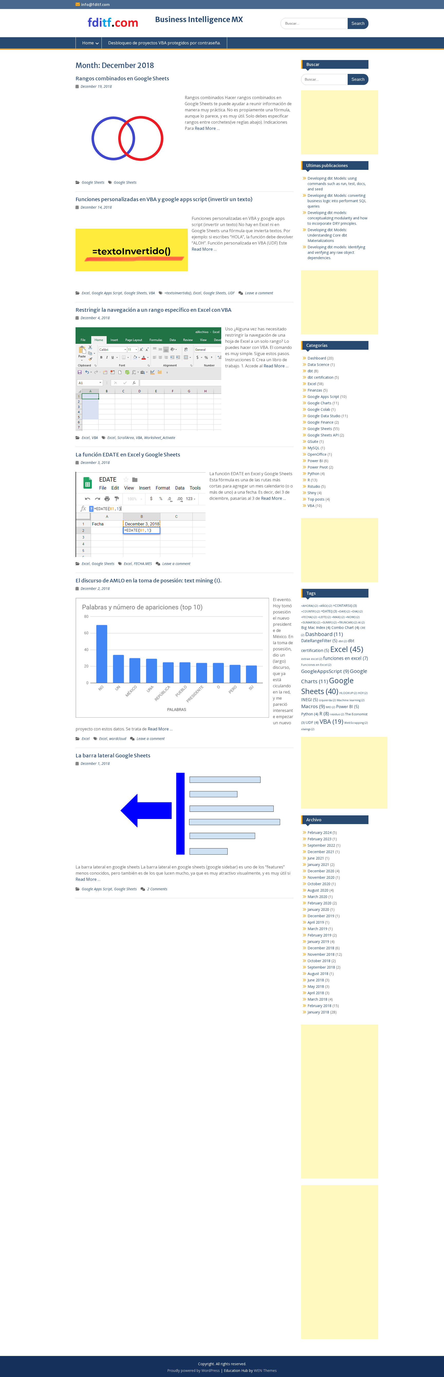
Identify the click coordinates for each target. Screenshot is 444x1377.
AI (361, 622)
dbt (310, 370)
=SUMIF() (329, 622)
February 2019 (319, 935)
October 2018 (319, 960)
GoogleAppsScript (325, 671)
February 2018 (319, 1005)
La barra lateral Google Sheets (113, 755)
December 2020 (321, 870)
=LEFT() (324, 617)
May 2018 (316, 986)
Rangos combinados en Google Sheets (122, 78)
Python (313, 473)
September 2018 (321, 967)
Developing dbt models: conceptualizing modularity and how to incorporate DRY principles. (337, 218)
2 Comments (157, 888)
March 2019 (317, 928)
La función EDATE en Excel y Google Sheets (128, 454)
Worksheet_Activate (159, 437)
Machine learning (350, 700)
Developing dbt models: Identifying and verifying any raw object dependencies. (336, 252)
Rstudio (314, 486)
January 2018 (318, 1012)
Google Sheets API (323, 435)
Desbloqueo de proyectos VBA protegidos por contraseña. (164, 43)
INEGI (309, 699)
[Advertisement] (339, 122)
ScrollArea (125, 437)
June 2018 (316, 980)
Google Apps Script (107, 292)
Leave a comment (259, 292)
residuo (337, 714)
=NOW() (352, 617)
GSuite (313, 441)
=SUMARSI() (310, 622)
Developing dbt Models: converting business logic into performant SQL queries (337, 201)
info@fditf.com (95, 4)
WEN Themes (265, 1370)
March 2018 (317, 999)
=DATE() (329, 611)
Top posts (316, 499)
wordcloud (117, 738)
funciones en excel (345, 658)
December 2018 (321, 947)
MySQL (314, 447)
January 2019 (318, 941)
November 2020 (321, 877)
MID (330, 707)
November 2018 (321, 954)
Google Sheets (93, 182)
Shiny (312, 492)
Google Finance (321, 422)
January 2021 (318, 864)
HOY (362, 693)
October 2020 (319, 883)
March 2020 (317, 896)
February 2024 (319, 832)
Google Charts (319, 403)
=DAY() (344, 611)
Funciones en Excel (316, 665)
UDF (231, 292)
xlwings (307, 729)
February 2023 (319, 838)
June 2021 (316, 858)
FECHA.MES (143, 563)
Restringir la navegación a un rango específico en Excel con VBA (154, 310)
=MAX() (338, 617)
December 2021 (321, 851)
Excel (86, 292)
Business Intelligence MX (199, 19)
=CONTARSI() (345, 605)
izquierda (327, 700)
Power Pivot (318, 467)
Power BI (315, 460)
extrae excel (311, 659)
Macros (313, 706)
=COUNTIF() (310, 611)
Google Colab (319, 409)
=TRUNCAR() (347, 622)
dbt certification (321, 377)
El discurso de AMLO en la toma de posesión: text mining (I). (148, 580)
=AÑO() (325, 606)
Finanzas (315, 390)
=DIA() (357, 611)
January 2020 (318, 909)
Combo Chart (345, 627)
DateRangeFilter (319, 640)
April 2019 (316, 922)
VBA (152, 292)
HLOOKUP (348, 693)
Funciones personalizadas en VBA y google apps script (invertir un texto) (164, 199)
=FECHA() (309, 617)
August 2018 (318, 973)
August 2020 (318, 890)
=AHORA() (309, 606)
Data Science (318, 364)
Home (88, 43)
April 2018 (316, 992)
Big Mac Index (315, 627)
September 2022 (321, 845)
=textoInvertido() (177, 292)
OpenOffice (317, 454)
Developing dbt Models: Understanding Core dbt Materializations (327, 235)
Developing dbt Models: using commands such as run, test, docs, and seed (337, 183)
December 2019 (321, 915)
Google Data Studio (324, 415)
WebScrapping (356, 723)
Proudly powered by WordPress (193, 1370)
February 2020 (319, 903)
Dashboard (317, 358)
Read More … (207, 128)
